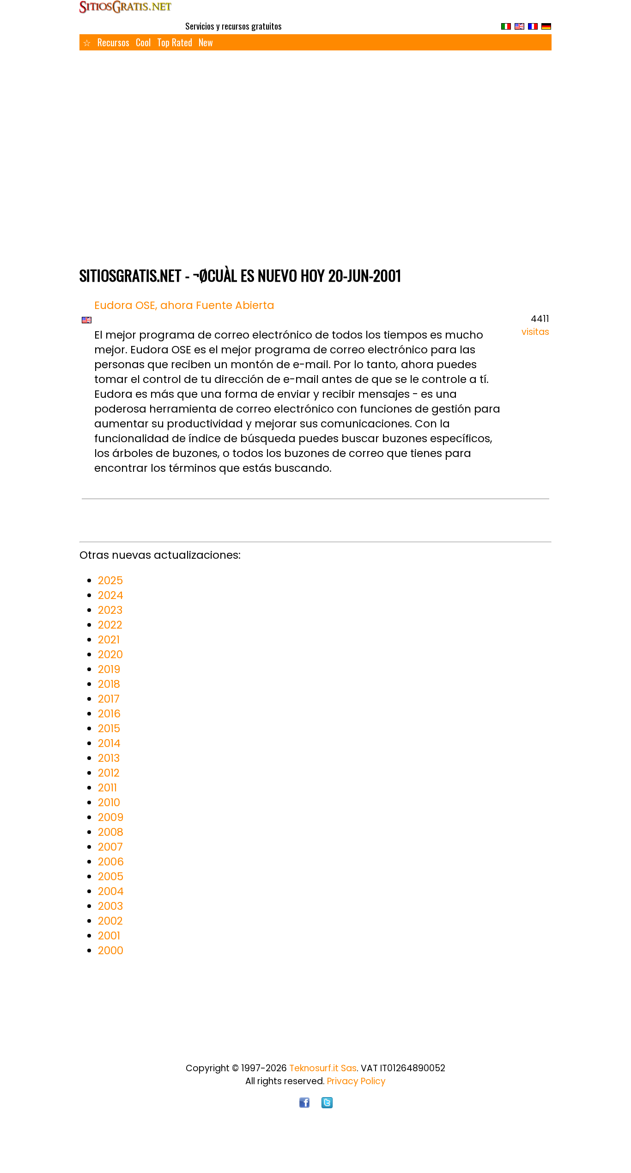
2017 (109, 698)
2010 (109, 802)
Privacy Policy (356, 1081)
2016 (109, 713)
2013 (109, 758)
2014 (109, 743)
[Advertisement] (315, 191)
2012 (109, 773)
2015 (109, 728)
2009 (111, 817)
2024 (110, 595)
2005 (110, 876)
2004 (111, 891)
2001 (109, 935)
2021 (109, 639)
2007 (110, 847)
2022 (110, 624)
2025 (110, 580)
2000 (110, 950)
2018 (109, 684)
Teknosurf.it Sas (323, 1068)
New (206, 42)
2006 (111, 861)
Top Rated (174, 42)
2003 (110, 906)
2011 (107, 787)
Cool (143, 42)
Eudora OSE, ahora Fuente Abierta (184, 305)
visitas (535, 332)
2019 (109, 669)
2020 (110, 654)
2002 (110, 921)
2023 (110, 610)
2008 (110, 832)
